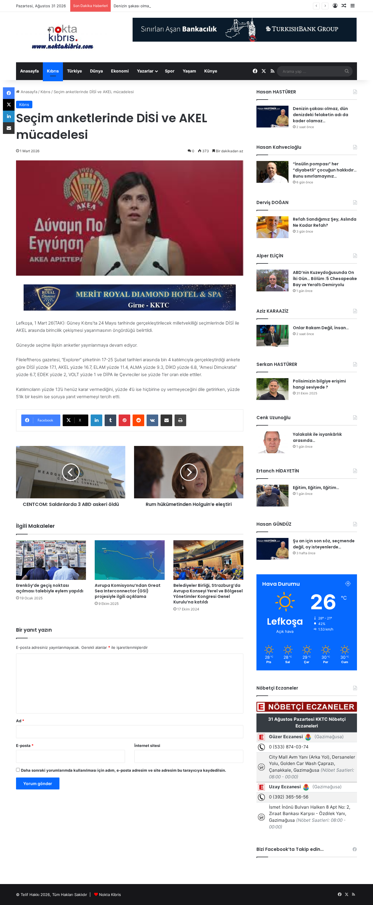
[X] (9, 105)
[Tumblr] (110, 420)
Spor (170, 70)
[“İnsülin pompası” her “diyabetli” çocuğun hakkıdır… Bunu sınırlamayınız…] (272, 172)
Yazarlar (145, 70)
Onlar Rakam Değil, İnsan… (321, 328)
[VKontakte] (152, 420)
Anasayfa (29, 70)
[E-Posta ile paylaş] (166, 420)
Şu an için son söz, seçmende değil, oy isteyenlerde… (324, 544)
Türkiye (74, 70)
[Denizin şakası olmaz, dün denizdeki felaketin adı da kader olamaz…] (272, 116)
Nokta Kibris (110, 894)
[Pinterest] (124, 420)
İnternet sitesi (147, 745)
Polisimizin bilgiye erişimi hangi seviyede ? (319, 384)
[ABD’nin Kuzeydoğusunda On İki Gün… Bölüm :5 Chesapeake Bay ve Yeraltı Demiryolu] (272, 280)
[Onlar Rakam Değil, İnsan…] (272, 336)
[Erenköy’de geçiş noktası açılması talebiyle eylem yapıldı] (51, 560)
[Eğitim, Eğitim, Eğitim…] (272, 495)
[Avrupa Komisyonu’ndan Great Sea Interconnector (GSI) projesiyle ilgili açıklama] (130, 560)
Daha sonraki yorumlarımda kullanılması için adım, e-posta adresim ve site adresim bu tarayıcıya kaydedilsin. (123, 770)
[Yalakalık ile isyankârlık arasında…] (272, 442)
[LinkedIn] (96, 420)
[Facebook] (9, 93)
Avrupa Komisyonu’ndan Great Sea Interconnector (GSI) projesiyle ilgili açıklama (128, 590)
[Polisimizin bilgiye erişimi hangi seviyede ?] (272, 389)
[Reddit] (138, 420)
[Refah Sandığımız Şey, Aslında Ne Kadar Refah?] (272, 227)
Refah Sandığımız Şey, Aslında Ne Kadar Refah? (324, 222)
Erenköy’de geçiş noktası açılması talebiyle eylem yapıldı (49, 588)
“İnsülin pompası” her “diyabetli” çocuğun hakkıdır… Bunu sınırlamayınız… (325, 170)
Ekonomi (120, 70)
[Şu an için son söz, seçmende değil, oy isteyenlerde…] (272, 549)
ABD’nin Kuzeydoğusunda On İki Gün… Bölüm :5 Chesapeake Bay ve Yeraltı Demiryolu (325, 279)
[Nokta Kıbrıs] (62, 37)
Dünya (96, 70)
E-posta (25, 745)
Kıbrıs (53, 70)
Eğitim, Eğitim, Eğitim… (316, 487)
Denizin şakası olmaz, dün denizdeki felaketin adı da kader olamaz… (175, 5)
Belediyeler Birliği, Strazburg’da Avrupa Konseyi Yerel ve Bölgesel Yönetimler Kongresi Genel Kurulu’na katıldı (208, 593)
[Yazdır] (180, 420)
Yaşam (189, 70)
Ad (20, 720)
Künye (210, 70)
